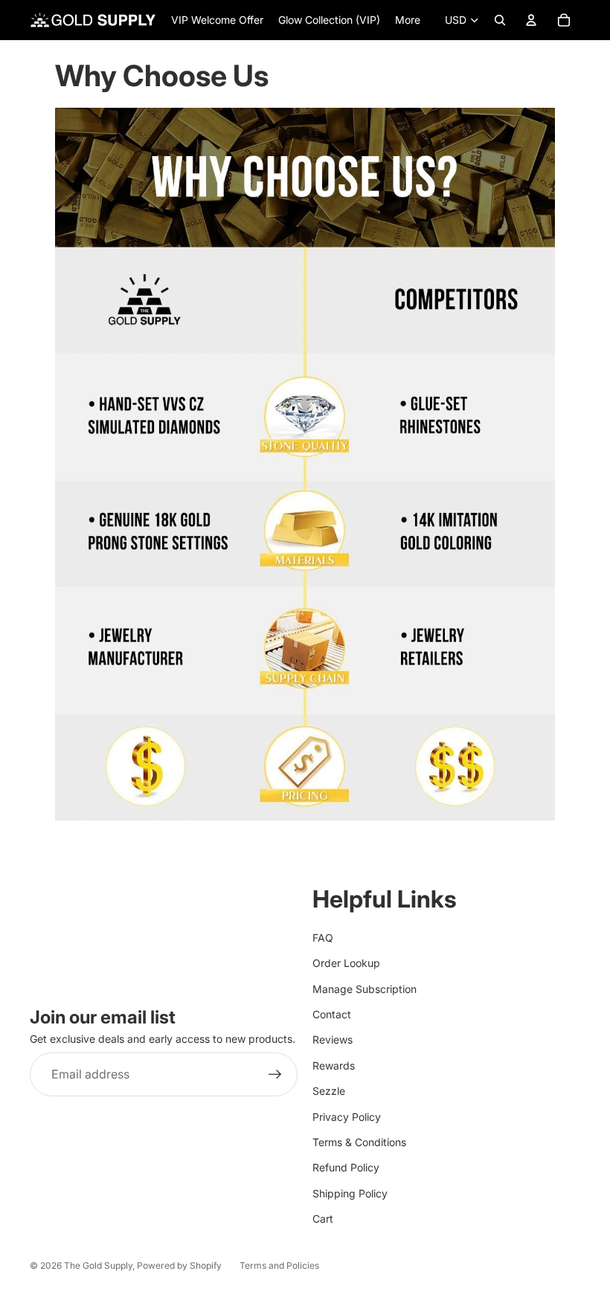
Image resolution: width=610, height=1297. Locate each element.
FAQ (322, 937)
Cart (322, 1218)
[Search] (500, 20)
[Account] (531, 20)
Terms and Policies (279, 1265)
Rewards (333, 1065)
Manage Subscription (364, 989)
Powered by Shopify (179, 1265)
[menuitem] (408, 20)
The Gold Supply (98, 1265)
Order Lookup (346, 963)
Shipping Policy (350, 1193)
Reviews (332, 1039)
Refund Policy (345, 1167)
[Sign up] (275, 1074)
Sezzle (328, 1090)
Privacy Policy (346, 1116)
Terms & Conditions (359, 1142)
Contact (331, 1014)
